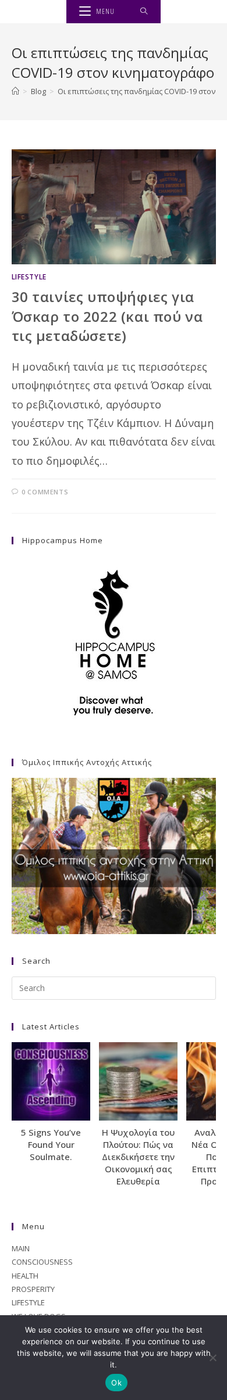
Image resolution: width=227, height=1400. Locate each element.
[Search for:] (144, 11)
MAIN (21, 1248)
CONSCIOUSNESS (42, 1262)
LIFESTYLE (29, 277)
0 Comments (45, 491)
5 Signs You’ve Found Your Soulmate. (51, 1144)
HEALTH (25, 1275)
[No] (212, 1357)
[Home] (15, 91)
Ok (116, 1382)
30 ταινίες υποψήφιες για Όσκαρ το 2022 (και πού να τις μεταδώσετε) (107, 316)
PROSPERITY (33, 1289)
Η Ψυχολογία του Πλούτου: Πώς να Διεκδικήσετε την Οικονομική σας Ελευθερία (138, 1156)
